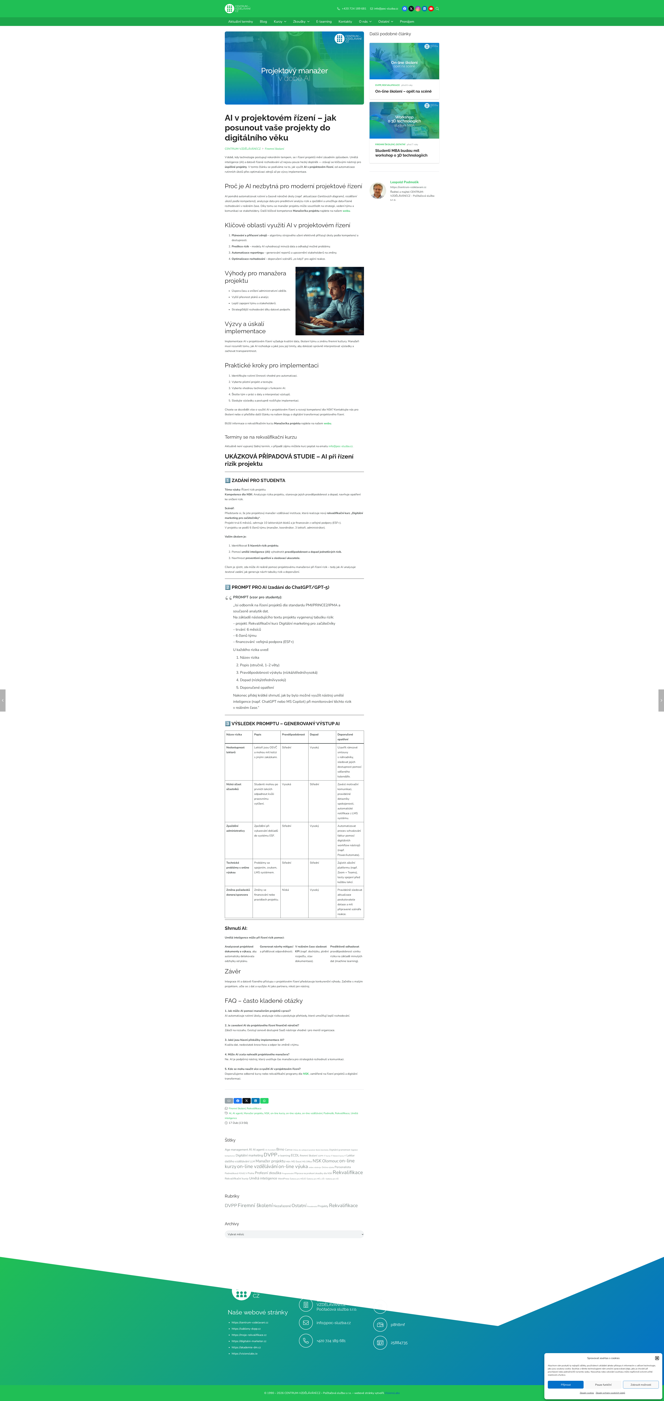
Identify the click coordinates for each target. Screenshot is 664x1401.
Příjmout (566, 1384)
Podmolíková (231, 1173)
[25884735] (382, 1343)
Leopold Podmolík (404, 182)
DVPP (270, 1154)
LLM (252, 1161)
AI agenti (238, 1113)
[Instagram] (418, 8)
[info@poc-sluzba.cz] (307, 1323)
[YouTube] (431, 8)
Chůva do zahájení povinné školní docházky (311, 1150)
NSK (306, 1074)
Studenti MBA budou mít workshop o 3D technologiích (401, 152)
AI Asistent (270, 1149)
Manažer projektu (253, 1113)
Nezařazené (282, 1206)
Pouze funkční (603, 1384)
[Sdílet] (238, 1101)
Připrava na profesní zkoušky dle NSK (313, 1173)
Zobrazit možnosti (641, 1384)
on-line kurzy (278, 1113)
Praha (251, 1173)
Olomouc (330, 1161)
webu (346, 211)
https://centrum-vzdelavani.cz (408, 187)
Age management (236, 1150)
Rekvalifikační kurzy (236, 1178)
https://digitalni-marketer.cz (249, 1341)
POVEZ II (243, 1173)
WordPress (283, 1178)
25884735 (399, 1343)
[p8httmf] (382, 1325)
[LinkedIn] (424, 8)
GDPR (320, 1156)
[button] (657, 1358)
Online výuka (328, 1167)
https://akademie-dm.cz (246, 1347)
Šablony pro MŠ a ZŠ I (316, 1179)
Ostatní (299, 1206)
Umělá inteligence (263, 1178)
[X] (411, 8)
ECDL (295, 1155)
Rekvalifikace (254, 1108)
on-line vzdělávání (312, 1113)
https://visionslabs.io (244, 1354)
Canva (288, 1149)
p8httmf (398, 1325)
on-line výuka (293, 1113)
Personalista (343, 1167)
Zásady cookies (587, 1392)
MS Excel (296, 1161)
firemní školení (308, 1155)
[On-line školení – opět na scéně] (404, 45)
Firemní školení (237, 1108)
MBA (288, 1161)
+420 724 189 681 (331, 1340)
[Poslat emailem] (229, 1101)
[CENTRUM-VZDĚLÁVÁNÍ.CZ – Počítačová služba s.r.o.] (307, 1305)
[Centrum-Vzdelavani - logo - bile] (237, 8)
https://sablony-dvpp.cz (246, 1329)
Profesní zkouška (268, 1172)
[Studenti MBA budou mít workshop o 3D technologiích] (404, 104)
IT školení (335, 1156)
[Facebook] (404, 8)
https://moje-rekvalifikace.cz (249, 1335)
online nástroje (315, 1167)
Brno (280, 1149)
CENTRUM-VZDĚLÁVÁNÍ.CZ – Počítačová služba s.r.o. (337, 1305)
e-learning (284, 1155)
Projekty (323, 1206)
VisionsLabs (392, 1393)
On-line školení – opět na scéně (403, 91)
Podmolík (329, 1113)
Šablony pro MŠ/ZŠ (298, 1179)
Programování (288, 1173)
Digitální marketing (249, 1155)
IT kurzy (327, 1156)
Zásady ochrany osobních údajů (610, 1392)
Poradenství (312, 1206)
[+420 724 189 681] (307, 1341)
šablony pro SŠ (332, 1179)
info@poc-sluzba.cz (341, 446)
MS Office (307, 1161)
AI (230, 1113)
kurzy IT (342, 1156)
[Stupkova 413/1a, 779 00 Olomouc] (382, 1307)
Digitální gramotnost (339, 1149)
